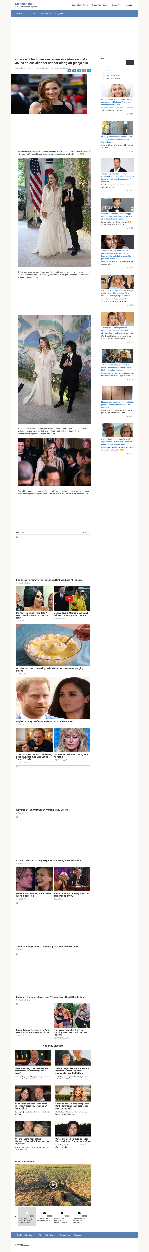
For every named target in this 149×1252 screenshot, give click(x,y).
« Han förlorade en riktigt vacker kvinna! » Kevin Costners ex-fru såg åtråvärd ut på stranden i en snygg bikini (117, 330)
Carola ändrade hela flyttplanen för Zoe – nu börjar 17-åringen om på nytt (73, 1140)
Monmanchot (24, 4)
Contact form (117, 5)
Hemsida (20, 14)
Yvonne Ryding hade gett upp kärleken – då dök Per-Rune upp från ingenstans (32, 1141)
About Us (128, 5)
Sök (102, 59)
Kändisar (31, 14)
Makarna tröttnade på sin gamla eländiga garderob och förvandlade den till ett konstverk (117, 404)
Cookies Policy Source (80, 5)
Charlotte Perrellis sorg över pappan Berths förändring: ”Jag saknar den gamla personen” (72, 1106)
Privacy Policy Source (100, 5)
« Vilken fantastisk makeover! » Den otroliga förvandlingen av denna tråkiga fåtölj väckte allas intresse (116, 367)
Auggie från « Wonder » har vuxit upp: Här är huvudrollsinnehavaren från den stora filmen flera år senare (116, 216)
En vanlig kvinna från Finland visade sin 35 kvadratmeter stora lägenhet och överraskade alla (116, 139)
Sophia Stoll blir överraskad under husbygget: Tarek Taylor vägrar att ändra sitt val (31, 1106)
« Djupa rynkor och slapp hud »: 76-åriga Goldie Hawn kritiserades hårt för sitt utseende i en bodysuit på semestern (117, 293)
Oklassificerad (45, 14)
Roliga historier (61, 14)
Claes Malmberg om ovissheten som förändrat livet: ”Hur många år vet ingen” (32, 1070)
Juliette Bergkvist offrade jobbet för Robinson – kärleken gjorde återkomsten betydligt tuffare (72, 1070)
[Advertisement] (74, 35)
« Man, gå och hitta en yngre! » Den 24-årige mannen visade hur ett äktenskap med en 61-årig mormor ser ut (116, 441)
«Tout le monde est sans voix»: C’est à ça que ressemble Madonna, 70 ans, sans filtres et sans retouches (117, 102)
